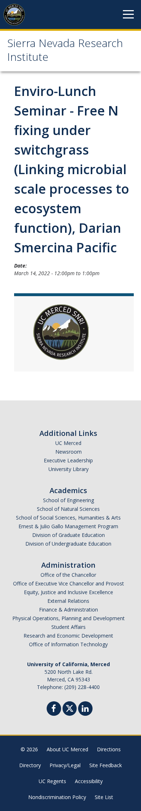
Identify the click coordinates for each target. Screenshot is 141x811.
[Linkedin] (85, 709)
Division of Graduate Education (68, 534)
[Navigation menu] (128, 14)
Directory (30, 765)
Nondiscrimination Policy (57, 797)
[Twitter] (69, 707)
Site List (104, 797)
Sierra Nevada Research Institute (65, 51)
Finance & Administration (68, 609)
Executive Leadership (68, 460)
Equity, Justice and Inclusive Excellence (68, 592)
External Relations (68, 600)
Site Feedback (105, 765)
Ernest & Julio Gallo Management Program (68, 526)
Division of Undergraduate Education (68, 543)
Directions (109, 749)
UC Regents (52, 781)
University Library (68, 469)
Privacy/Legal (65, 765)
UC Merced (68, 443)
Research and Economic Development (68, 635)
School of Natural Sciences (68, 508)
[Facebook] (54, 709)
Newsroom (68, 451)
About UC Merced (67, 749)
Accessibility (89, 781)
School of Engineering (68, 500)
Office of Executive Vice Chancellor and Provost (68, 583)
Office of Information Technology (68, 644)
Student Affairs (68, 626)
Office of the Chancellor (68, 574)
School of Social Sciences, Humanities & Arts (68, 517)
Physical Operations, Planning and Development (68, 618)
